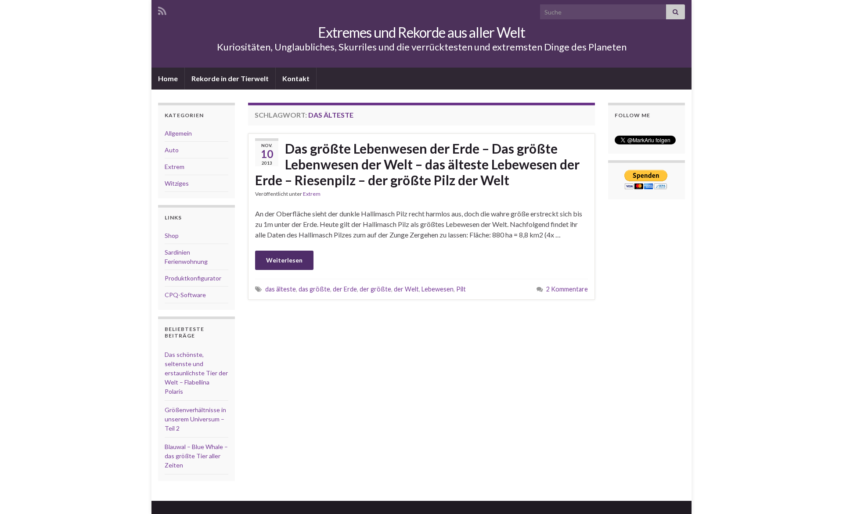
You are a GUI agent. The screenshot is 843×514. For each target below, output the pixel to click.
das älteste (280, 289)
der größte (375, 289)
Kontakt (296, 78)
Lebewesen (438, 289)
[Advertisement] (421, 315)
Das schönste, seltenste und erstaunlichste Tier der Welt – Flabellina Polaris (196, 373)
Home (168, 78)
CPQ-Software (185, 294)
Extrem (312, 194)
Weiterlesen (284, 260)
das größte (314, 289)
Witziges (177, 183)
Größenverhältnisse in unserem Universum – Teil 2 (195, 419)
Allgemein (178, 133)
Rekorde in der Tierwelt (230, 78)
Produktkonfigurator (193, 278)
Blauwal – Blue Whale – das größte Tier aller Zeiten (196, 456)
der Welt (406, 289)
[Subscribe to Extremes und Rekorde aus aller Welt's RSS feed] (162, 9)
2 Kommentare (567, 289)
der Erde (345, 289)
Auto (172, 150)
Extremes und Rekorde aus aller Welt (421, 32)
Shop (172, 235)
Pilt (461, 289)
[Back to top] (823, 437)
